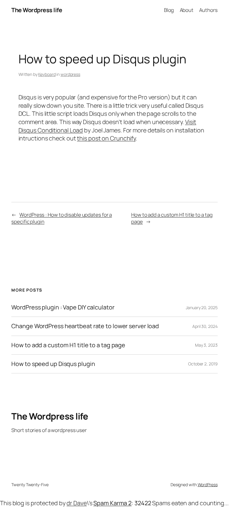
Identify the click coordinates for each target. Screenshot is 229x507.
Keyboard (46, 74)
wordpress (70, 74)
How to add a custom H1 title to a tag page (68, 345)
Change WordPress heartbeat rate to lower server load (85, 326)
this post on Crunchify (106, 138)
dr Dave (76, 503)
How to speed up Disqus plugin (53, 364)
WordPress (208, 484)
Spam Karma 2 (112, 503)
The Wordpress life (36, 10)
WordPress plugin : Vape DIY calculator (62, 307)
